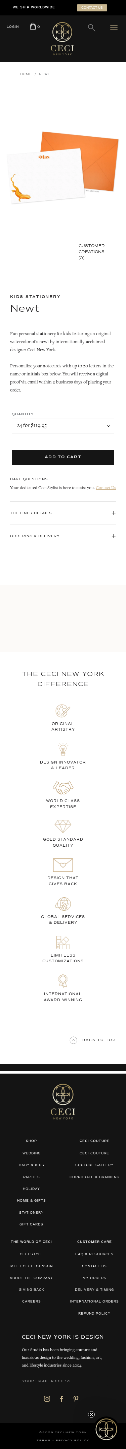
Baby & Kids (31, 1165)
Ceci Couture (94, 1153)
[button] (106, 1429)
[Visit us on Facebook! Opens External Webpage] (61, 1398)
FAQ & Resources (94, 1254)
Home (26, 74)
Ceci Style (31, 1254)
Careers (31, 1301)
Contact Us (106, 488)
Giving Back (31, 1289)
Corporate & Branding (94, 1177)
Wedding (32, 1153)
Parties (31, 1177)
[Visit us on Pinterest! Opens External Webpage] (76, 1398)
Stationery (31, 1212)
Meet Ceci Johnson (31, 1266)
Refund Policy (94, 1313)
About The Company (31, 1278)
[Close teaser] (91, 1414)
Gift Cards (31, 1224)
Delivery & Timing (94, 1289)
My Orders (95, 1278)
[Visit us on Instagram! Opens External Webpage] (47, 1398)
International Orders (94, 1301)
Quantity (23, 414)
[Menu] (115, 28)
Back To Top (99, 1040)
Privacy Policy (72, 1440)
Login (13, 26)
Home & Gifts (31, 1200)
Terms (44, 1440)
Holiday (31, 1189)
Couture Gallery (94, 1165)
